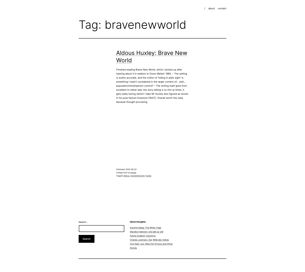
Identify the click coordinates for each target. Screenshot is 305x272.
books (133, 172)
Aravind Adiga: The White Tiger (145, 227)
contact (222, 8)
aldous (127, 176)
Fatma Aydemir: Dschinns (143, 236)
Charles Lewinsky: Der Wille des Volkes (149, 240)
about (211, 8)
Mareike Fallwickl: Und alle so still (146, 232)
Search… (83, 222)
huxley (148, 176)
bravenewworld (138, 176)
